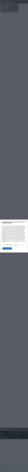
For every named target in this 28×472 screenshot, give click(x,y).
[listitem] (14, 245)
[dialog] (14, 236)
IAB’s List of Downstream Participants (15, 241)
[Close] (25, 222)
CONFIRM (7, 248)
